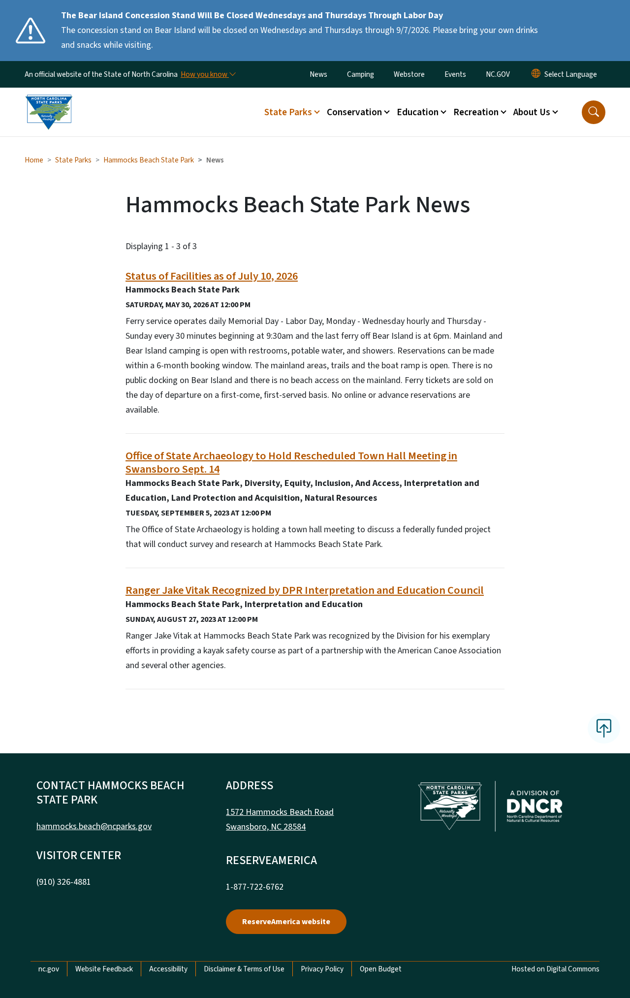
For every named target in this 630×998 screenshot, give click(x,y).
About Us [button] (531, 112)
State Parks (73, 160)
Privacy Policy (322, 969)
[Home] (49, 101)
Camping (360, 74)
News (318, 74)
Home (34, 160)
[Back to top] (604, 728)
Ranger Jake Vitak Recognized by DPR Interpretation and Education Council (305, 590)
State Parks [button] (288, 112)
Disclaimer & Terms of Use (244, 969)
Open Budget (381, 969)
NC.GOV (498, 74)
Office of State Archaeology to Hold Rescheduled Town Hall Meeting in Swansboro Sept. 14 (291, 462)
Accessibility (168, 969)
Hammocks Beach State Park (148, 160)
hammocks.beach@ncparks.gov (94, 826)
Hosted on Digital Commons (555, 969)
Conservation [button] (354, 112)
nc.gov (48, 969)
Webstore (409, 74)
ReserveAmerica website (286, 921)
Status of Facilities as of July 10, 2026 (212, 276)
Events (455, 74)
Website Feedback (104, 969)
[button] (593, 112)
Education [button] (418, 112)
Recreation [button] (476, 112)
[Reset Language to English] (536, 74)
